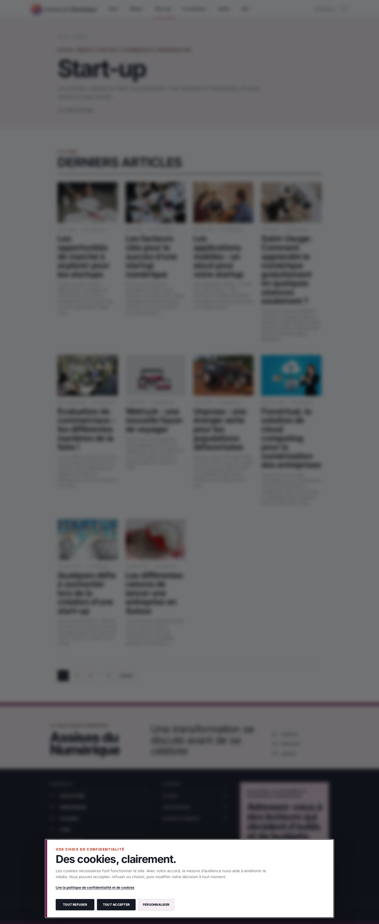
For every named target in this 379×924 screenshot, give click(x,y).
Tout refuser (75, 904)
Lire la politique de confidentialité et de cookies (95, 887)
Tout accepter (116, 904)
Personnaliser (156, 904)
